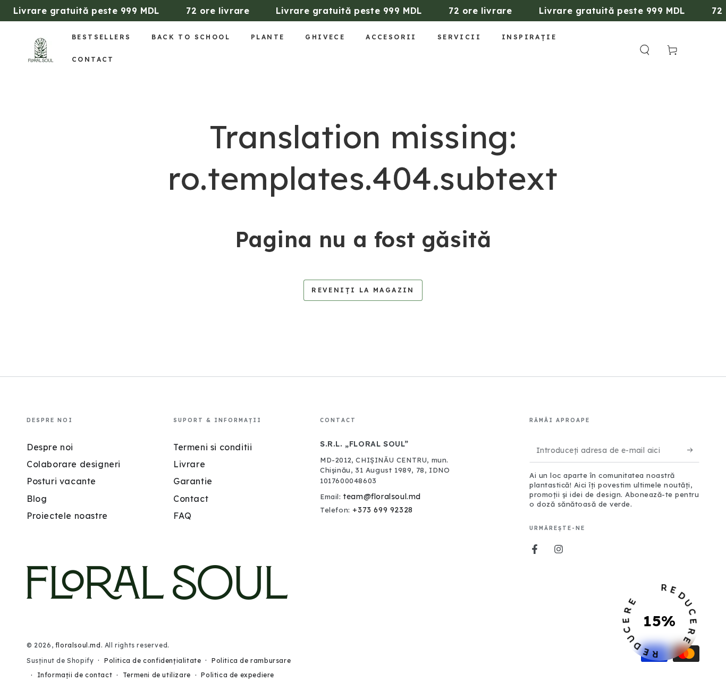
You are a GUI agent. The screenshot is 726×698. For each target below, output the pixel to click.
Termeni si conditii (212, 447)
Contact (190, 498)
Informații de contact (75, 675)
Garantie (193, 481)
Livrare (189, 464)
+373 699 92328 (382, 510)
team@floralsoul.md (382, 496)
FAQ (182, 515)
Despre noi (50, 447)
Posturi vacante (61, 481)
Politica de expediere (237, 675)
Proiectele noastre (67, 515)
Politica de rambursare (251, 661)
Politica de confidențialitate (152, 661)
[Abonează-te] (693, 450)
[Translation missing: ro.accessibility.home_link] (41, 50)
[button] (645, 50)
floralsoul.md (78, 645)
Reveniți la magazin (363, 290)
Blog (37, 498)
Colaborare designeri (74, 464)
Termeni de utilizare (157, 675)
